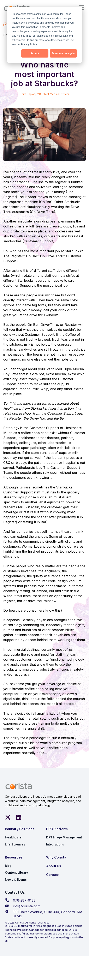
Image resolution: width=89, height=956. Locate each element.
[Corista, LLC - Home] (18, 786)
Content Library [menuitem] (16, 872)
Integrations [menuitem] (55, 844)
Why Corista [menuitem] (56, 857)
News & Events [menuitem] (16, 879)
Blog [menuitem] (8, 865)
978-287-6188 (24, 900)
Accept (34, 53)
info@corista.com (26, 906)
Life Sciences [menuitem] (15, 844)
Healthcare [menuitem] (13, 837)
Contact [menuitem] (52, 875)
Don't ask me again (63, 53)
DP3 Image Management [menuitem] (64, 837)
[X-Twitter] (8, 817)
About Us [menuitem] (53, 866)
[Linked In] (19, 817)
